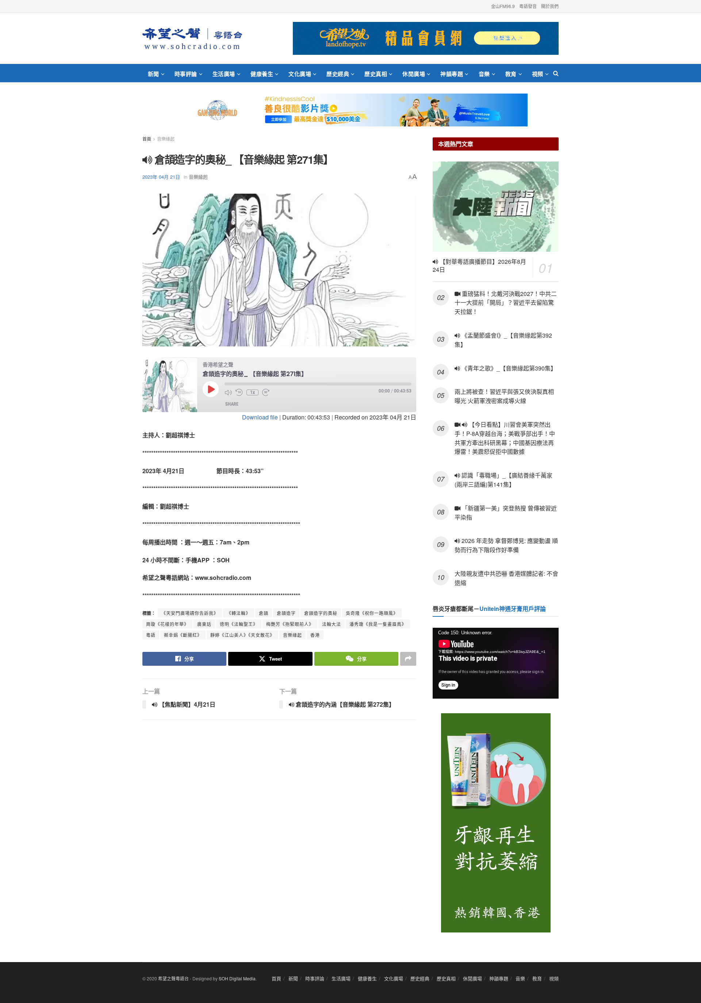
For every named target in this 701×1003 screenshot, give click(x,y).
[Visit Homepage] (192, 38)
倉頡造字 (286, 613)
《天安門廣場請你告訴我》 (189, 613)
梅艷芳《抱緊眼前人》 (290, 624)
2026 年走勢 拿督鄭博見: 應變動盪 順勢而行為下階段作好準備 (506, 545)
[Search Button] (556, 73)
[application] (496, 663)
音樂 (484, 74)
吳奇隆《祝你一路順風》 (372, 613)
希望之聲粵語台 (173, 978)
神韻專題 (451, 74)
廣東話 (204, 624)
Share (231, 404)
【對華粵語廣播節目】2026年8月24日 (479, 265)
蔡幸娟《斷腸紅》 (183, 635)
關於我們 (550, 6)
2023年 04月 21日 (161, 176)
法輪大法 (331, 624)
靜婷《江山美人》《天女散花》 (242, 635)
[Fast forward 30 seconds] (265, 392)
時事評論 (186, 74)
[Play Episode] (211, 389)
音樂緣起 (166, 139)
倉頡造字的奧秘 (320, 613)
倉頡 (263, 613)
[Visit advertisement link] (426, 38)
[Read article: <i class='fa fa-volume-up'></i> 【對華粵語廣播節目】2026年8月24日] (496, 207)
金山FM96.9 (503, 6)
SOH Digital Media (237, 978)
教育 (511, 74)
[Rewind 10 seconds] (239, 392)
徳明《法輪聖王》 (239, 624)
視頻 (537, 74)
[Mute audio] (228, 392)
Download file (260, 417)
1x (252, 392)
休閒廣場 (413, 74)
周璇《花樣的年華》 (167, 624)
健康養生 (261, 74)
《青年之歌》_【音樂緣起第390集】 (508, 368)
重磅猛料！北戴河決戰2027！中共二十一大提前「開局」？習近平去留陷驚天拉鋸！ (506, 302)
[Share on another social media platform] (408, 659)
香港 (315, 635)
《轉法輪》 (238, 613)
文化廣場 (299, 74)
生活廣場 (223, 74)
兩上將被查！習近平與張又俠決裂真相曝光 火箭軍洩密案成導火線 (504, 396)
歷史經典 (337, 74)
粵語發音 (528, 6)
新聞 (153, 74)
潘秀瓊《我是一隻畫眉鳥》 (377, 624)
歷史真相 (375, 74)
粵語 (151, 635)
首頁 (146, 139)
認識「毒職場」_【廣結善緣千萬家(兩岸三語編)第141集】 (503, 480)
